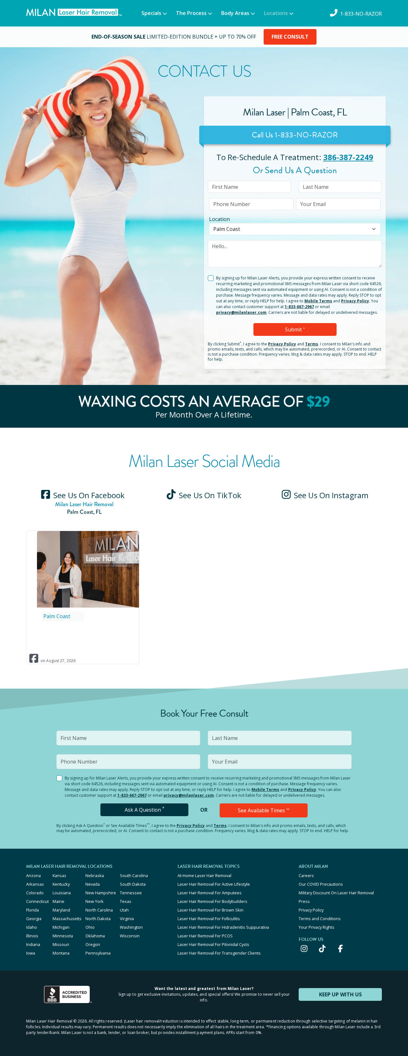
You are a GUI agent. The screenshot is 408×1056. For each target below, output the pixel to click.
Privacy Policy (355, 301)
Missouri (61, 944)
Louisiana (62, 893)
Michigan (61, 927)
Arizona (33, 875)
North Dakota (98, 918)
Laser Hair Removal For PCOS (205, 936)
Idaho (31, 927)
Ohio (90, 927)
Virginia (127, 918)
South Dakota (133, 884)
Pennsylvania (98, 953)
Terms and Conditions (320, 918)
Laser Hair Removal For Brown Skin (211, 910)
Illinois (32, 936)
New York (94, 901)
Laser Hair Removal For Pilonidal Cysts (213, 944)
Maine (58, 901)
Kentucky (61, 884)
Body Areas (235, 13)
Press (304, 901)
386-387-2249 (348, 157)
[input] (249, 187)
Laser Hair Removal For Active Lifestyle (214, 884)
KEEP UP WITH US (340, 994)
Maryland (61, 910)
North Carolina (99, 910)
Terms (311, 344)
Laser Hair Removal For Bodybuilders (212, 901)
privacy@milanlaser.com (241, 312)
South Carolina (134, 875)
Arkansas (35, 884)
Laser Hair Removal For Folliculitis (209, 918)
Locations (276, 13)
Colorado (35, 893)
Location (219, 219)
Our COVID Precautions (321, 884)
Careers (306, 875)
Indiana (33, 944)
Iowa (30, 953)
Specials (151, 13)
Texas (125, 901)
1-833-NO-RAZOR (306, 135)
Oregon (92, 944)
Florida (32, 910)
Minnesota (63, 936)
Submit (295, 329)
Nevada (92, 884)
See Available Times (263, 810)
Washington (131, 927)
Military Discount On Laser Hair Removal (336, 893)
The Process (191, 13)
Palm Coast (56, 616)
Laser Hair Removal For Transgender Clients (219, 953)
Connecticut (37, 901)
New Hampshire (100, 893)
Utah (124, 910)
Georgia (33, 918)
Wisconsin (130, 936)
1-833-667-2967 (299, 306)
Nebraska (94, 875)
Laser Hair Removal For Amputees (210, 893)
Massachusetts (67, 918)
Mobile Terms (318, 301)
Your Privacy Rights (316, 927)
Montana (61, 953)
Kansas (59, 875)
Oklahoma (95, 936)
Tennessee (131, 893)
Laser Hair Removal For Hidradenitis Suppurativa (223, 927)
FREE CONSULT (290, 36)
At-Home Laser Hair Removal (204, 875)
